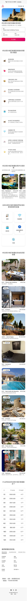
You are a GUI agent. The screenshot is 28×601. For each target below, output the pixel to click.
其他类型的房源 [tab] (12, 552)
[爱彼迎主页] (3, 6)
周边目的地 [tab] (4, 552)
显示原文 (19, 1)
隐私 (12, 594)
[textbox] (7, 35)
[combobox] (13, 30)
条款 (15, 594)
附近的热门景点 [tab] (21, 552)
